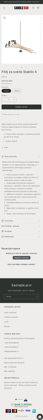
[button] (4, 8)
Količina (4, 95)
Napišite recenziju (22, 258)
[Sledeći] (26, 67)
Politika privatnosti (11, 317)
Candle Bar (24, 416)
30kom (17, 91)
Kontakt (7, 326)
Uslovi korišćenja (10, 312)
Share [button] (6, 147)
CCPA (6, 322)
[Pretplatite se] (36, 296)
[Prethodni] (17, 67)
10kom (6, 91)
